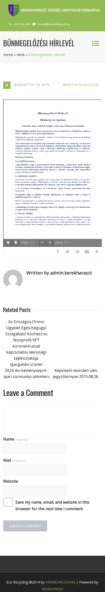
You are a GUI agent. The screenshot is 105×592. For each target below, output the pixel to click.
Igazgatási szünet (26, 364)
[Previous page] (8, 242)
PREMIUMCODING (60, 582)
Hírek (21, 54)
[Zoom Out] (42, 242)
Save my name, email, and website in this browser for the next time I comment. (52, 505)
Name (15, 439)
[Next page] (16, 242)
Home (8, 54)
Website (10, 481)
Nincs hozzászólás (81, 84)
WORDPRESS (52, 589)
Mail (14, 460)
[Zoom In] (50, 242)
